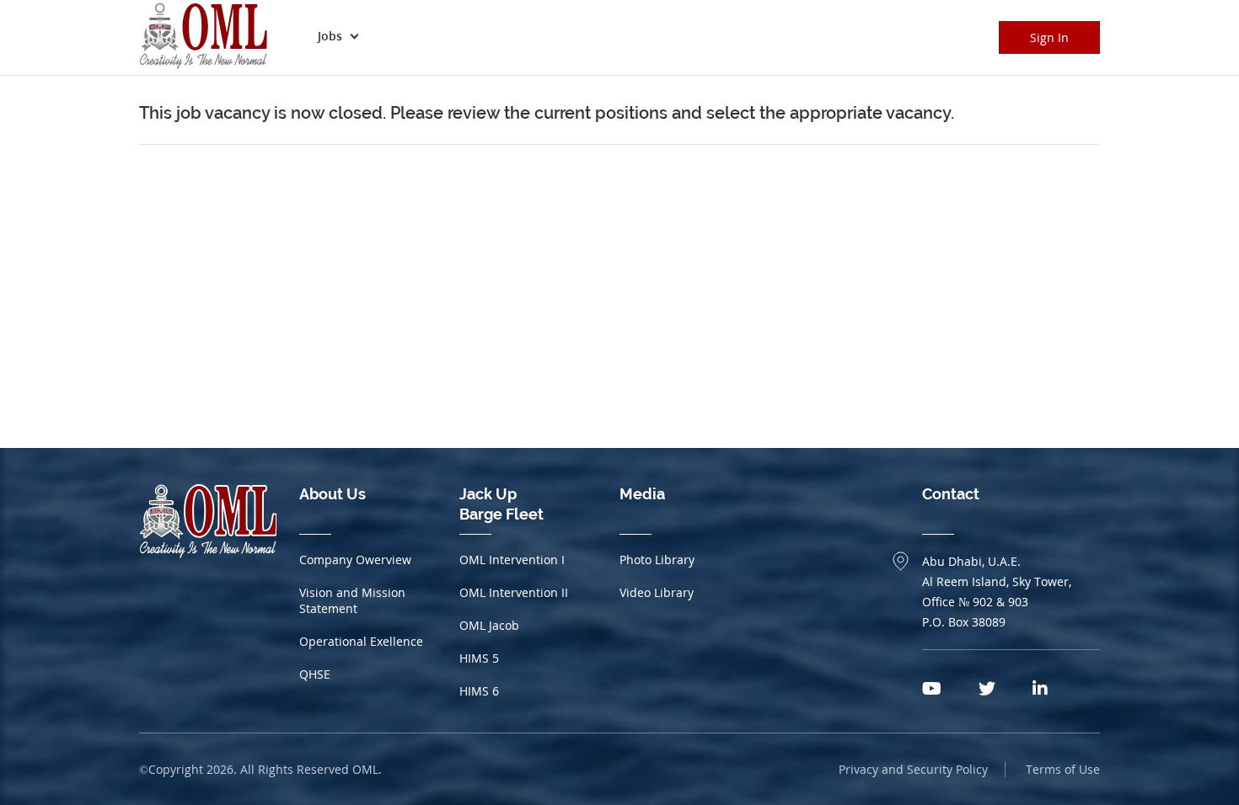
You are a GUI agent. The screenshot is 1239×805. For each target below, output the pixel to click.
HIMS (479, 658)
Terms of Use (1063, 769)
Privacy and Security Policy (913, 769)
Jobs (330, 36)
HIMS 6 (479, 691)
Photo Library (657, 560)
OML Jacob (489, 625)
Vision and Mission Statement (352, 600)
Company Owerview (355, 560)
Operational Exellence (361, 641)
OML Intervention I (512, 560)
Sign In (1049, 37)
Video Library (657, 592)
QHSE (314, 674)
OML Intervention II (513, 592)
